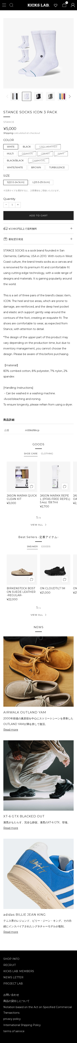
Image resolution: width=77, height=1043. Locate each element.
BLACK (27, 146)
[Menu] (4, 5)
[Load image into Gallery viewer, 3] (38, 96)
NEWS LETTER (13, 977)
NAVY (61, 153)
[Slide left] (8, 96)
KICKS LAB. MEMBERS (18, 971)
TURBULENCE (57, 167)
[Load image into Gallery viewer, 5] (62, 96)
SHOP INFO (11, 959)
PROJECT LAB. (13, 983)
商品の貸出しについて (16, 1001)
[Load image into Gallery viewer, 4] (50, 96)
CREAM (45, 153)
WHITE (11, 146)
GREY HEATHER (48, 146)
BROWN (36, 167)
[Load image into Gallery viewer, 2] (26, 96)
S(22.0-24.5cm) (15, 182)
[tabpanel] (38, 486)
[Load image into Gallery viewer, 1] (14, 96)
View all (37, 524)
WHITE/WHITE (15, 167)
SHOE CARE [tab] (31, 453)
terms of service (13, 1031)
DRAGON (27, 153)
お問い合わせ (11, 994)
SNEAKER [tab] (32, 546)
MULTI (10, 153)
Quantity (9, 199)
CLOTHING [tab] (47, 453)
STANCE (8, 121)
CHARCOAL (38, 160)
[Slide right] (69, 96)
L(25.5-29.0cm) (41, 182)
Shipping (8, 133)
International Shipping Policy (22, 1025)
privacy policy (12, 1019)
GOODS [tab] (45, 546)
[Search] (11, 5)
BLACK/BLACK (15, 160)
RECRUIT (9, 965)
